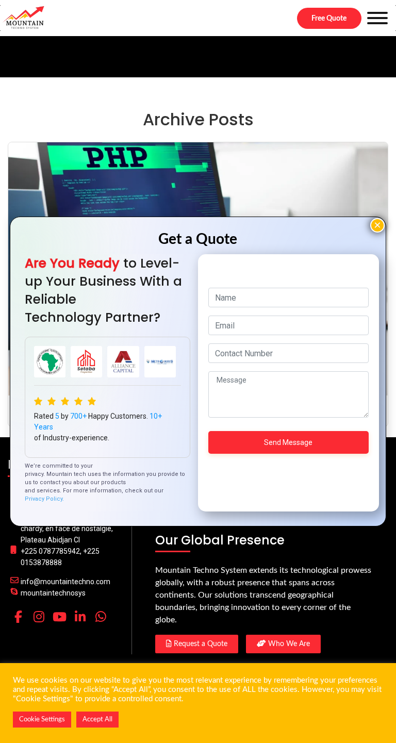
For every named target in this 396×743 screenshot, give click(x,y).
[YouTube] (59, 616)
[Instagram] (38, 616)
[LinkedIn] (80, 616)
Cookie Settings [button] (42, 719)
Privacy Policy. (44, 499)
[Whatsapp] (100, 616)
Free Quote (328, 18)
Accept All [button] (97, 719)
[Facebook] (18, 616)
